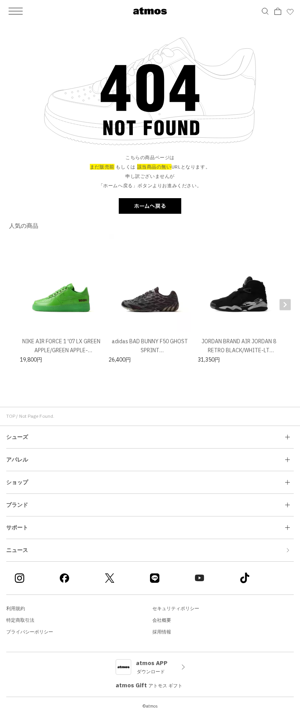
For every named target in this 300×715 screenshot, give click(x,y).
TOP (10, 416)
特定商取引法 (20, 620)
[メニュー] (16, 11)
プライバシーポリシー (29, 632)
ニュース (17, 550)
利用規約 (15, 608)
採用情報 (161, 632)
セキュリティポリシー (175, 608)
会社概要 (161, 620)
